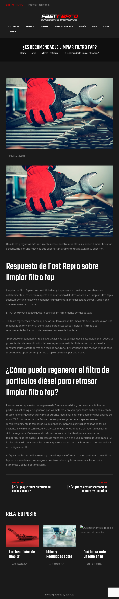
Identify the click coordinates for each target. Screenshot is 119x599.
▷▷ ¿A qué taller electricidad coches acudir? (32, 487)
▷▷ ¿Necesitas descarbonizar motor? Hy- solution (87, 487)
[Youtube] (71, 4)
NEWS (94, 26)
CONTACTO (12, 32)
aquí (42, 464)
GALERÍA (82, 26)
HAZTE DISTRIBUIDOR (64, 26)
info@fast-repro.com (39, 4)
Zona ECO (44, 26)
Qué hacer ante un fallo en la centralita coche (96, 557)
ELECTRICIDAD (14, 26)
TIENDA (106, 26)
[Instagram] (62, 4)
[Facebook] (53, 4)
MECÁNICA (30, 26)
